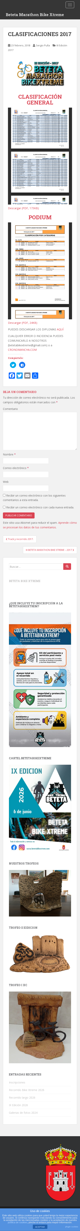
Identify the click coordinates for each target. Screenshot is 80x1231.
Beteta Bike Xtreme (24, 581)
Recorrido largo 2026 (22, 1097)
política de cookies (17, 1222)
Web (6, 482)
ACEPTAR (40, 1227)
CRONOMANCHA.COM (22, 350)
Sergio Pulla (43, 45)
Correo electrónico (16, 468)
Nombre (9, 454)
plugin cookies (71, 1227)
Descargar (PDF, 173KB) (23, 208)
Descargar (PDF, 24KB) (22, 323)
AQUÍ (60, 329)
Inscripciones (17, 1082)
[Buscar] (67, 566)
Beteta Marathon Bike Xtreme (35, 14)
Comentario (10, 409)
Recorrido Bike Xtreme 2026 (26, 1090)
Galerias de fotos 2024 (23, 1112)
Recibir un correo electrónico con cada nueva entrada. (40, 507)
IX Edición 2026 (18, 1105)
